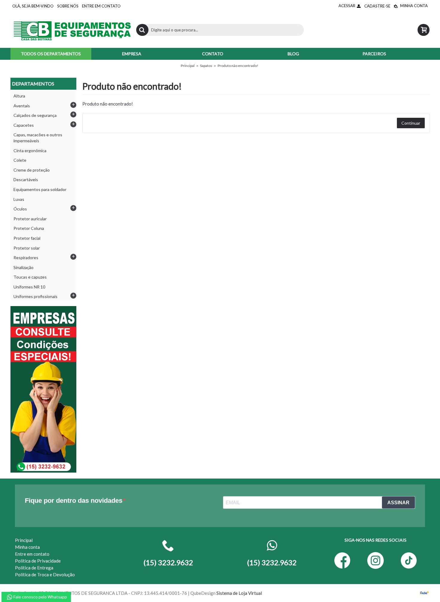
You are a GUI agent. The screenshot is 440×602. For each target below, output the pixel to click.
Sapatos (206, 65)
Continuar (410, 123)
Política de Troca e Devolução (45, 574)
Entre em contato (32, 554)
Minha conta (27, 547)
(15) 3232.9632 (272, 562)
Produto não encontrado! (238, 65)
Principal (188, 65)
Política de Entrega (34, 567)
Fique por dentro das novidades (73, 500)
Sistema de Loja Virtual (239, 593)
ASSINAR (398, 502)
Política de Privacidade (38, 560)
